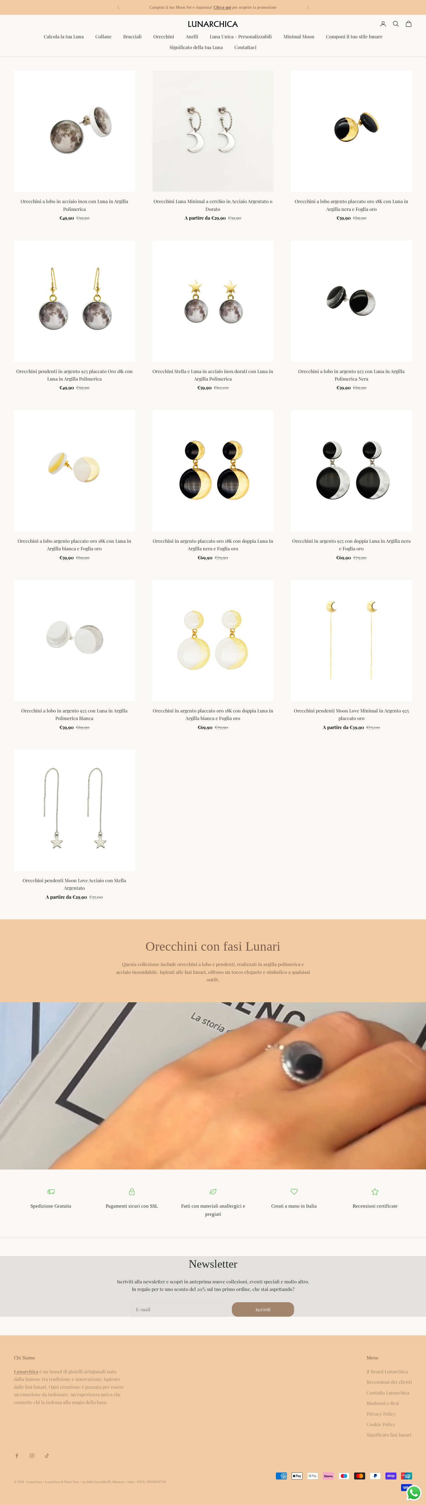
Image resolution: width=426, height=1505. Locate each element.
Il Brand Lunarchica (387, 1371)
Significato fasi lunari (389, 1435)
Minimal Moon (298, 36)
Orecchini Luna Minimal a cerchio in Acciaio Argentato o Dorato (213, 205)
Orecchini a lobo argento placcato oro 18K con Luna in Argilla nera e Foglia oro (351, 205)
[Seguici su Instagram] (32, 1456)
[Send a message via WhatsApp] (414, 1493)
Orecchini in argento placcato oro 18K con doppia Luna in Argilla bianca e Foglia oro (213, 714)
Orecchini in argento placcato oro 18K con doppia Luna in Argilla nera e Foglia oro (213, 544)
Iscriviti (263, 1309)
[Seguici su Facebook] (17, 1456)
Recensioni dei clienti (389, 1382)
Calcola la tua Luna (64, 36)
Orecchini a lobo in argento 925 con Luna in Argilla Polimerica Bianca (74, 714)
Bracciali (132, 36)
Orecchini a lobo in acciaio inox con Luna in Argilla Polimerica (74, 205)
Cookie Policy (381, 1424)
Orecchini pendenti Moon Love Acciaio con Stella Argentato (74, 884)
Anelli (192, 36)
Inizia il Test (238, 7)
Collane (103, 36)
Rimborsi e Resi (383, 1403)
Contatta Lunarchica (388, 1393)
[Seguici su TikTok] (47, 1456)
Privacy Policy (381, 1414)
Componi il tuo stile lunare (354, 36)
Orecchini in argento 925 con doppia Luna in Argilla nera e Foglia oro (351, 544)
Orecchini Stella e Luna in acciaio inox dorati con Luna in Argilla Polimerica (212, 375)
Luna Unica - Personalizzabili (241, 36)
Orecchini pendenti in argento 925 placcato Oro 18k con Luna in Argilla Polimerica (74, 375)
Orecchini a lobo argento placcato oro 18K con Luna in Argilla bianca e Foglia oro (74, 544)
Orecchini (163, 36)
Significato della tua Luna (196, 47)
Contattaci (245, 47)
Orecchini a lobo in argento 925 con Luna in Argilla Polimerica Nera (351, 375)
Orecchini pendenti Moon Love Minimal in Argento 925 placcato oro (351, 714)
